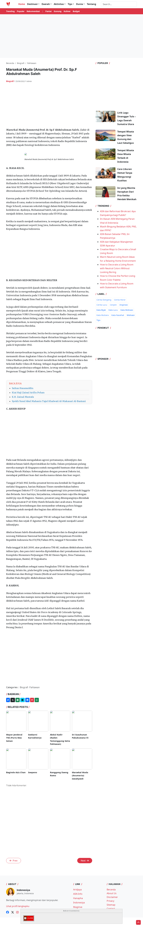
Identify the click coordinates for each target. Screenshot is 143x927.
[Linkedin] (27, 700)
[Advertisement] (71, 36)
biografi (10, 81)
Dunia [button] (79, 4)
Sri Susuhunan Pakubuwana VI (80, 736)
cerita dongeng (103, 299)
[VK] (18, 700)
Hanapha (78, 898)
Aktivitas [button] (59, 4)
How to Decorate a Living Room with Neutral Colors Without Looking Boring (116, 268)
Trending (10, 11)
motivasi (131, 315)
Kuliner (67, 11)
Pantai (48, 11)
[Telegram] (22, 700)
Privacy (110, 900)
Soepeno (32, 772)
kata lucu (113, 310)
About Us (111, 893)
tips (98, 320)
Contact (111, 908)
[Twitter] (12, 700)
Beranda (111, 889)
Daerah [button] (46, 4)
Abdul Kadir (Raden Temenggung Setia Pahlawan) (60, 739)
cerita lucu (101, 304)
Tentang (91, 4)
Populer (20, 11)
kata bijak (101, 310)
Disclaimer (112, 897)
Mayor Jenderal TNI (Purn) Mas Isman (14, 737)
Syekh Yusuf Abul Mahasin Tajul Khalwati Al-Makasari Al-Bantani (49, 401)
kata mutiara (102, 315)
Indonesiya (79, 902)
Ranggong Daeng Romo (59, 774)
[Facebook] (8, 700)
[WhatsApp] (37, 700)
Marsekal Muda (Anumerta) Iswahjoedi (80, 775)
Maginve (77, 907)
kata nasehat (117, 315)
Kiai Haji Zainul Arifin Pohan (28, 392)
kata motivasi (127, 310)
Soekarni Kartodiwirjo (34, 736)
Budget (76, 11)
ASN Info (77, 893)
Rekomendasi (33, 11)
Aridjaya (77, 889)
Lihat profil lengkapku (17, 906)
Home (21, 4)
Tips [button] (70, 4)
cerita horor (120, 299)
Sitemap (111, 904)
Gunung (57, 11)
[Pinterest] (32, 700)
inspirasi (124, 304)
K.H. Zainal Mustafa (23, 396)
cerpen (113, 304)
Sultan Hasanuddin (22, 388)
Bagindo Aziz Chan (16, 772)
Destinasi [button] (32, 4)
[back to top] (138, 922)
